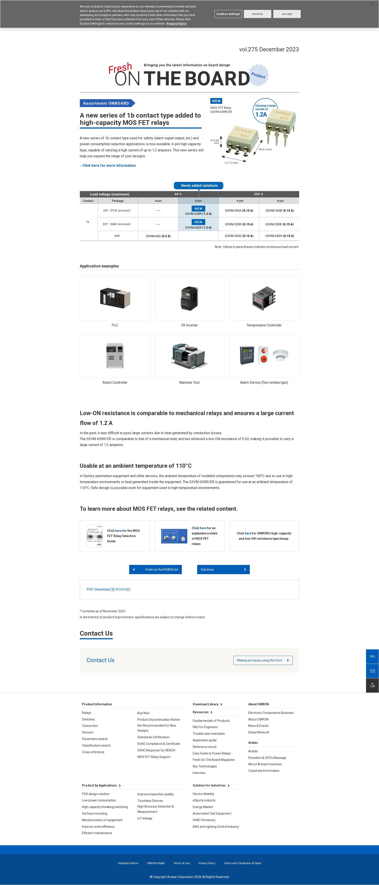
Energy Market (203, 807)
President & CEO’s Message (267, 758)
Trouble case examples (209, 733)
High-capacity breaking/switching (105, 807)
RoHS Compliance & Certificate (159, 743)
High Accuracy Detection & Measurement (156, 809)
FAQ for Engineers (205, 727)
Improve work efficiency (98, 826)
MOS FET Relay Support (154, 757)
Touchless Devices (150, 801)
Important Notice (128, 863)
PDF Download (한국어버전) (108, 589)
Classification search (96, 745)
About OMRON (258, 719)
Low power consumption (99, 800)
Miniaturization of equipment (102, 820)
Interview (199, 773)
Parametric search (95, 739)
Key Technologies (205, 766)
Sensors (87, 732)
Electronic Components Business (271, 713)
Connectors (90, 725)
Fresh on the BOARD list (161, 569)
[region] (189, 14)
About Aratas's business (265, 764)
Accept (287, 14)
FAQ (372, 656)
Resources (201, 712)
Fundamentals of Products (211, 720)
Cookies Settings (228, 14)
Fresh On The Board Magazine (214, 759)
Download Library (205, 704)
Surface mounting (94, 813)
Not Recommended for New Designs (157, 728)
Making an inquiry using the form (259, 660)
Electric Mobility (203, 794)
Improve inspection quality (156, 794)
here (118, 530)
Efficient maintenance (97, 833)
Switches (88, 719)
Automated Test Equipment (212, 813)
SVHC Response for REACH (156, 750)
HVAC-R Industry (204, 820)
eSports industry (204, 800)
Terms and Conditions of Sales (242, 863)
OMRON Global (156, 863)
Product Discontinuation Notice (159, 719)
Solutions (207, 569)
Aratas (253, 751)
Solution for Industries (209, 785)
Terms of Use (181, 863)
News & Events (258, 725)
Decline (257, 14)
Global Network (258, 732)
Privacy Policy (206, 863)
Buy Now (144, 713)
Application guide (205, 740)
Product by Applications (99, 785)
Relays (86, 713)
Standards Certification (154, 737)
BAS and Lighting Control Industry (216, 826)
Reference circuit (204, 747)
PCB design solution (95, 794)
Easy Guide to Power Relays (212, 753)
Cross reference (93, 752)
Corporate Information (263, 770)
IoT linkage (145, 818)
